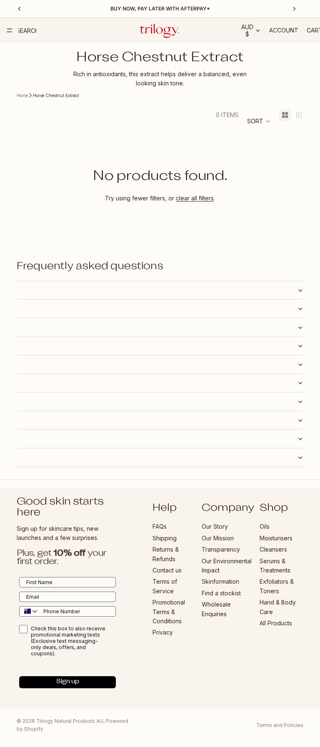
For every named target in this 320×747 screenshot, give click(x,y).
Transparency (221, 549)
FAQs (159, 526)
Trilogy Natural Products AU (69, 721)
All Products (276, 623)
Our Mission (218, 537)
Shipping (164, 537)
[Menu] (9, 30)
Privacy (162, 632)
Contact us (167, 570)
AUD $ (247, 30)
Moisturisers (276, 537)
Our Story (215, 526)
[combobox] (29, 611)
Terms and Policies (279, 725)
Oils (265, 526)
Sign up (67, 682)
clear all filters (195, 198)
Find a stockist (221, 592)
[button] (259, 121)
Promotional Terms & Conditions (168, 612)
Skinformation (220, 581)
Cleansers (273, 549)
